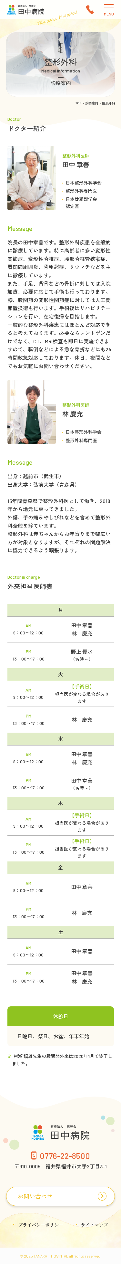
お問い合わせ (35, 1196)
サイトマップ (94, 1225)
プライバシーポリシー (40, 1225)
